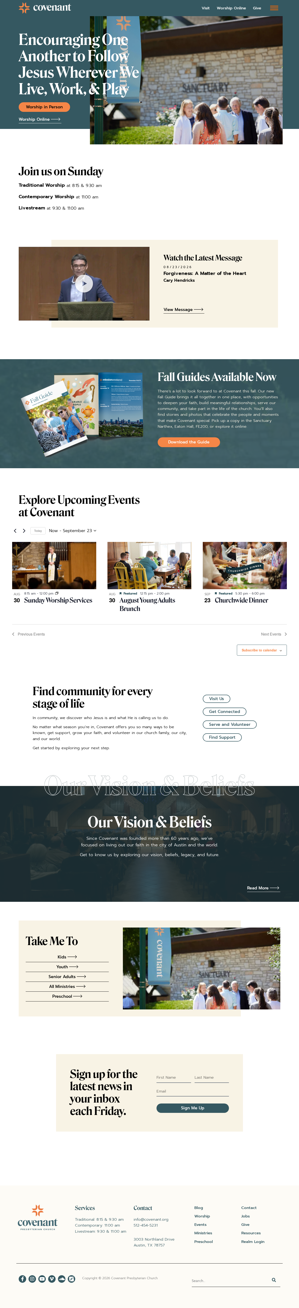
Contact (249, 1208)
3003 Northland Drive (154, 1239)
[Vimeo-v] (52, 1279)
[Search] (274, 1281)
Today (38, 531)
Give (257, 8)
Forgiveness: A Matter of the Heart (205, 273)
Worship (202, 1216)
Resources (251, 1233)
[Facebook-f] (22, 1279)
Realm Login (252, 1242)
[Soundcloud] (61, 1279)
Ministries (203, 1233)
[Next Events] (24, 530)
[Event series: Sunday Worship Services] (56, 593)
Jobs (245, 1216)
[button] (274, 7)
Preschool (203, 1242)
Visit (206, 8)
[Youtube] (42, 1279)
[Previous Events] (15, 530)
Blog (198, 1208)
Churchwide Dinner (241, 600)
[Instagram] (32, 1279)
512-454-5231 (146, 1225)
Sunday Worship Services (58, 600)
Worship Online (231, 8)
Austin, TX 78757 (149, 1245)
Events (200, 1225)
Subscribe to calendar (259, 650)
